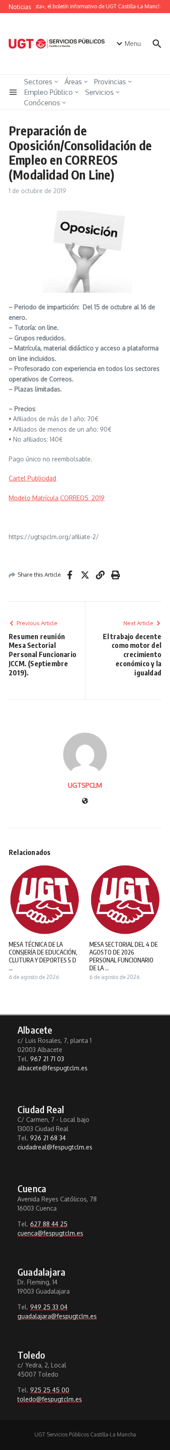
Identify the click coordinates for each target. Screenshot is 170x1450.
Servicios (99, 92)
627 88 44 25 (49, 1224)
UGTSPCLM (85, 785)
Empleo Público (48, 92)
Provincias (110, 81)
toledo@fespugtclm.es (49, 1399)
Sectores (38, 81)
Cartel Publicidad (32, 478)
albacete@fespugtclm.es (52, 1068)
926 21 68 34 (48, 1138)
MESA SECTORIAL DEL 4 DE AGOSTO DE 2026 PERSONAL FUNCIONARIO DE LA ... (123, 956)
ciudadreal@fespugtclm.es (54, 1147)
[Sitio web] (85, 801)
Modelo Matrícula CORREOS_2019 (57, 498)
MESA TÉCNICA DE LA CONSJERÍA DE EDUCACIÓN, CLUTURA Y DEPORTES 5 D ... (43, 956)
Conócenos (42, 102)
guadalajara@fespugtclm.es (57, 1316)
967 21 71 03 (47, 1058)
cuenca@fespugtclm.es (50, 1233)
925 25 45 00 (49, 1390)
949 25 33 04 (49, 1307)
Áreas (73, 81)
